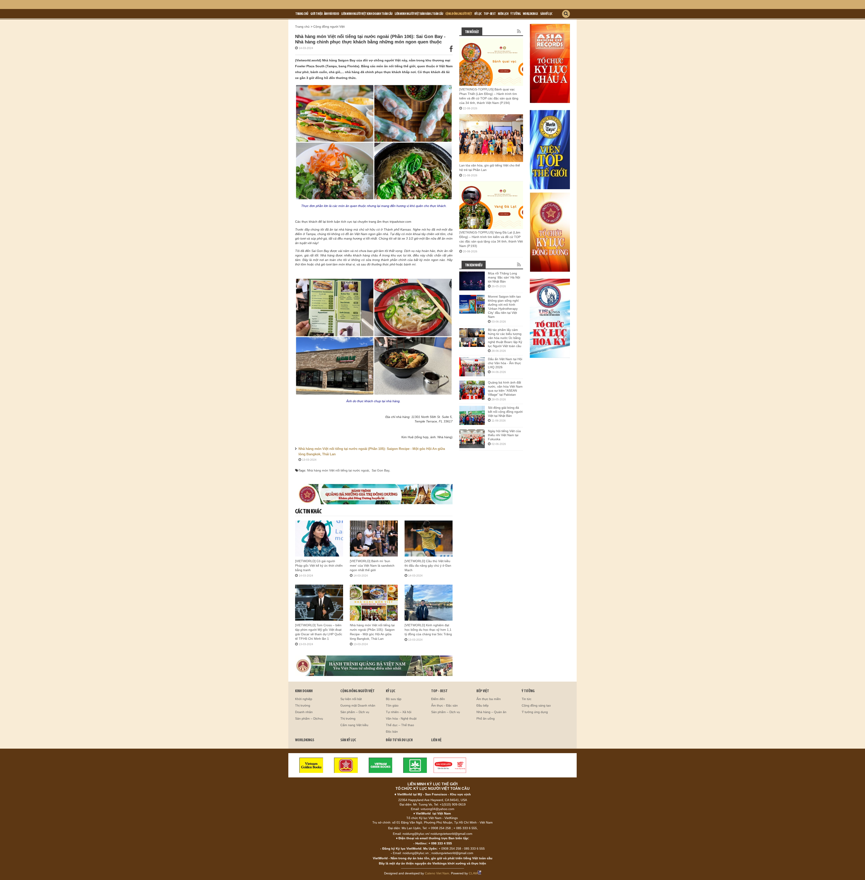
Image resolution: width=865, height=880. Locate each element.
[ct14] (550, 318)
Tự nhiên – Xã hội (398, 712)
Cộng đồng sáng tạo (536, 705)
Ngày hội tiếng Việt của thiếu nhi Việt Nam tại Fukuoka (504, 435)
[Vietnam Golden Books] (311, 765)
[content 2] (374, 666)
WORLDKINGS (304, 740)
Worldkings (530, 14)
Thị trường (302, 705)
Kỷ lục (478, 14)
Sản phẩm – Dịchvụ (309, 718)
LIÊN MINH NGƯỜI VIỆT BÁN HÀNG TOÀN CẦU (419, 14)
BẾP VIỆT (482, 691)
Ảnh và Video (331, 14)
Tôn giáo (392, 705)
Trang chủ (301, 14)
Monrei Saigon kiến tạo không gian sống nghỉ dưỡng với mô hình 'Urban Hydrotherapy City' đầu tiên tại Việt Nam (504, 307)
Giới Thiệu (316, 14)
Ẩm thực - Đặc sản (444, 705)
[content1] (374, 494)
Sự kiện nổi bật (351, 699)
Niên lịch (503, 14)
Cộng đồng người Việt (458, 14)
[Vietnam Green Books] (380, 765)
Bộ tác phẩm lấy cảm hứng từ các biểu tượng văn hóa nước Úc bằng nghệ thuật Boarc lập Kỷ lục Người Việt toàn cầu (505, 338)
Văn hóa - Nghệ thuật (401, 718)
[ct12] (550, 232)
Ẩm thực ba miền (488, 699)
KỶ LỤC (390, 691)
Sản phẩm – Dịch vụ (354, 712)
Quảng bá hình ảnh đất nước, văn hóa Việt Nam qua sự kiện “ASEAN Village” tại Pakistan (505, 388)
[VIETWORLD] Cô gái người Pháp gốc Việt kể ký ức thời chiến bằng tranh (319, 565)
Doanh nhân (304, 712)
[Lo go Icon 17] (415, 765)
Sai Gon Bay (380, 470)
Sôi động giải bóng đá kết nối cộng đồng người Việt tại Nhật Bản (505, 412)
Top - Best (490, 14)
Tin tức (526, 699)
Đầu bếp (482, 705)
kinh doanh (304, 691)
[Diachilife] (450, 765)
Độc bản (392, 731)
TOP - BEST (439, 691)
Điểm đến (438, 699)
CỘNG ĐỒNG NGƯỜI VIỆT (357, 691)
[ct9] (550, 63)
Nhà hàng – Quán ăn (491, 712)
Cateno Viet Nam (437, 873)
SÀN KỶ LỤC (348, 740)
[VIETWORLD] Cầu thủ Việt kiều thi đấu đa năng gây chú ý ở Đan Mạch (428, 565)
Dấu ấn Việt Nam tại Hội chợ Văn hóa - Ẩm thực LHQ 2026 (505, 363)
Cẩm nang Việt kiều (354, 725)
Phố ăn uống (485, 718)
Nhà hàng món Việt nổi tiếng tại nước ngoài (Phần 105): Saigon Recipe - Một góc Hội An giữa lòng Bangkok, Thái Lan (371, 451)
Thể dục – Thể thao (400, 725)
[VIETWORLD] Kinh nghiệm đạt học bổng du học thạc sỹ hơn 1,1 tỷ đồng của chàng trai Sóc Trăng (428, 629)
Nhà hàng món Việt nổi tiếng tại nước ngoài (338, 470)
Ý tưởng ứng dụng (535, 712)
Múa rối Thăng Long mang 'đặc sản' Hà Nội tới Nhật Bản (504, 277)
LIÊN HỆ (436, 740)
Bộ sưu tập (393, 699)
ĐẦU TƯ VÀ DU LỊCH (399, 740)
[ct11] (550, 149)
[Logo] (346, 765)
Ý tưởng (515, 14)
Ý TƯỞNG (528, 691)
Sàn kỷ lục (546, 14)
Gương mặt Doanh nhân (357, 705)
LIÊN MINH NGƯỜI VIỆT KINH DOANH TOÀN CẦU (367, 14)
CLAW (473, 873)
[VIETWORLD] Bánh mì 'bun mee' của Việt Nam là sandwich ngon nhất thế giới (372, 565)
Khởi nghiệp (303, 699)
